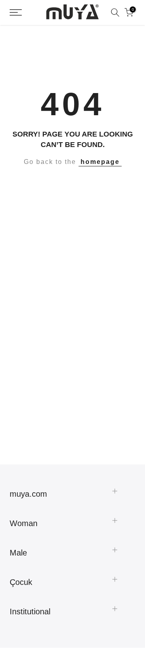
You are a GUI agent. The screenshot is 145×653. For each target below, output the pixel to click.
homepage (100, 161)
